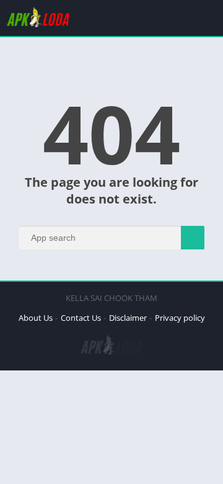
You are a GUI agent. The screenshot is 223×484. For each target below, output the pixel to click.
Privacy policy (180, 317)
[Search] (192, 237)
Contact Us (81, 317)
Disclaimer (128, 317)
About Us (36, 317)
